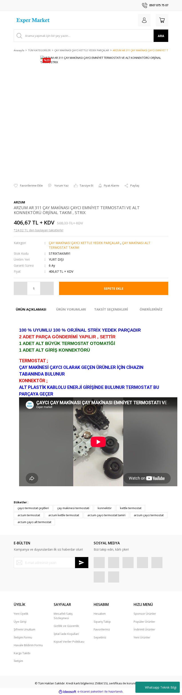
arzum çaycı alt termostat (34, 522)
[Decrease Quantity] (20, 288)
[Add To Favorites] (28, 185)
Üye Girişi (20, 622)
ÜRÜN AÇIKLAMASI (31, 309)
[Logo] (33, 20)
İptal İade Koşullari (66, 634)
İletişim (18, 661)
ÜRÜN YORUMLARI (71, 309)
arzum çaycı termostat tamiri (106, 515)
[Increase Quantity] (46, 288)
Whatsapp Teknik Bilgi (160, 687)
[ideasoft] (67, 691)
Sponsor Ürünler (145, 614)
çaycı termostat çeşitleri (33, 508)
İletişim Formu (23, 637)
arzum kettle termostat (63, 515)
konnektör (105, 508)
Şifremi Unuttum (24, 629)
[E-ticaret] (90, 691)
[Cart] (162, 20)
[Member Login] (144, 20)
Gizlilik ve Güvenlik (66, 626)
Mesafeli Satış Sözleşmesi (63, 616)
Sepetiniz (100, 637)
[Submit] (81, 562)
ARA (161, 36)
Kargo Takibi (22, 653)
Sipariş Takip (102, 622)
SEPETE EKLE (113, 288)
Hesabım (100, 614)
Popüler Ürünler (144, 622)
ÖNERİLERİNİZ (151, 309)
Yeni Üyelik (21, 614)
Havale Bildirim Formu (28, 645)
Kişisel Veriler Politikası (69, 642)
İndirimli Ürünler (144, 629)
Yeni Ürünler (142, 637)
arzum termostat (29, 515)
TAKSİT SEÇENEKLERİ (111, 309)
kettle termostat (130, 508)
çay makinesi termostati (73, 508)
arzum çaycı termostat (149, 515)
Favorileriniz (102, 629)
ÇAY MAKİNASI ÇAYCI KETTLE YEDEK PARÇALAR (84, 243)
